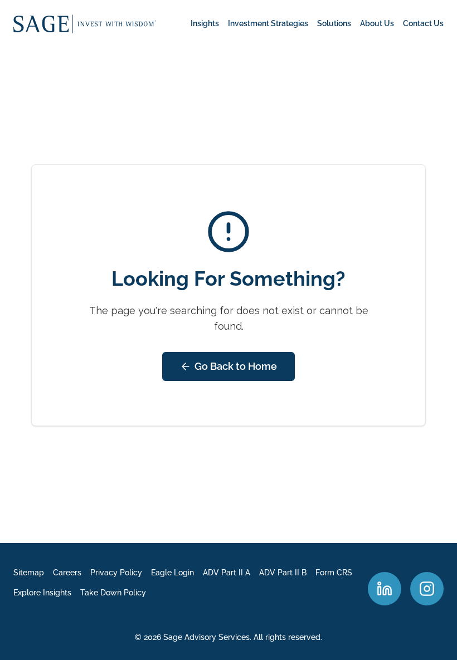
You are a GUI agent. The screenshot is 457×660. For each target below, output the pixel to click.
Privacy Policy (116, 572)
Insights (205, 23)
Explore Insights (42, 592)
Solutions (334, 23)
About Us (377, 23)
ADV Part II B (283, 572)
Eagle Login (172, 572)
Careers (67, 572)
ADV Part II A (226, 572)
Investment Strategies (268, 23)
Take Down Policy (113, 592)
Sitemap (28, 572)
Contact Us (423, 23)
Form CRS (333, 572)
